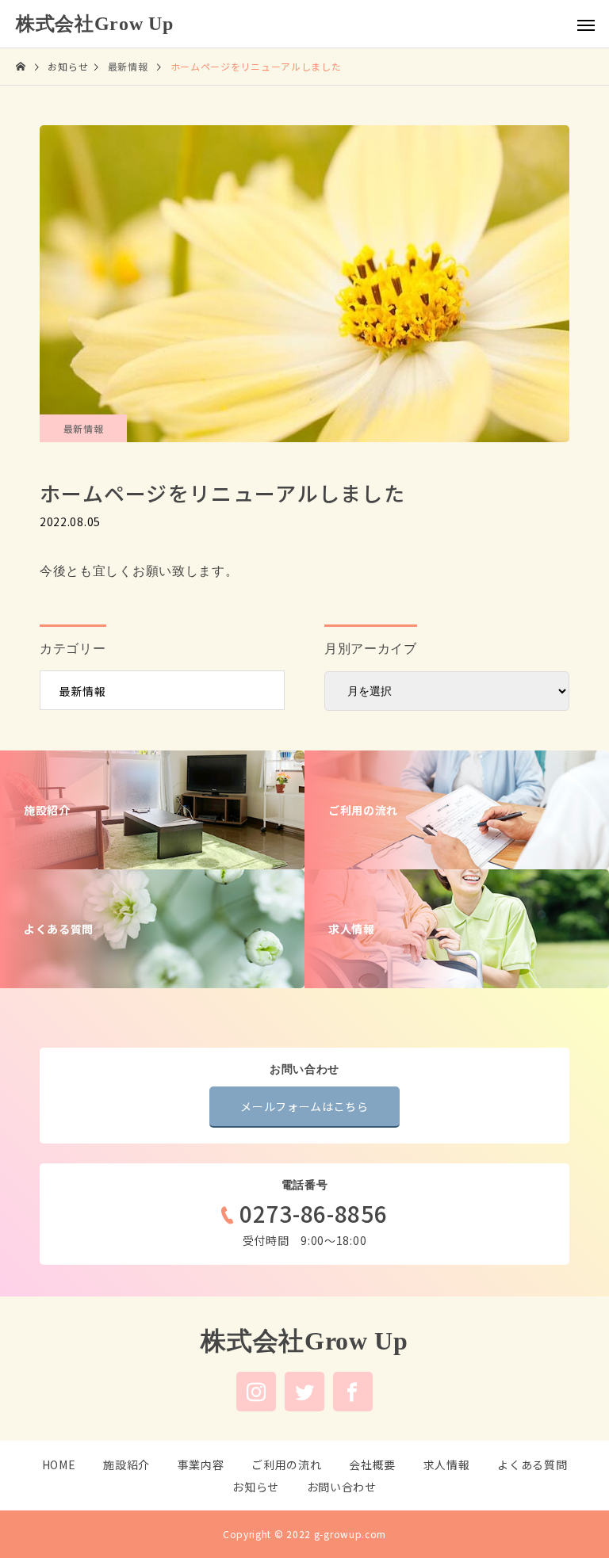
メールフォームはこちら (304, 1106)
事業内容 (201, 1464)
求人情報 (446, 1464)
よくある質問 (532, 1464)
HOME (59, 1464)
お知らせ (255, 1487)
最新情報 (83, 428)
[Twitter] (304, 1391)
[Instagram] (256, 1391)
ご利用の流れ (286, 1464)
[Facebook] (353, 1391)
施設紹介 (126, 1464)
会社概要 (372, 1464)
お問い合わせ (342, 1487)
